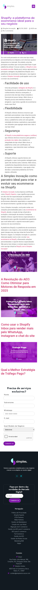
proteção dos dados (12, 140)
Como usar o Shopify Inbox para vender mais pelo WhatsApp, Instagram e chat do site (18, 330)
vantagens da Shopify (25, 88)
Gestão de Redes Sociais (19, 538)
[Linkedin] (21, 476)
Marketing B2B (19, 541)
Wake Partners (19, 520)
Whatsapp (8, 410)
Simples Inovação (14, 76)
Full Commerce (19, 534)
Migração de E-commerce (19, 527)
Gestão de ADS (19, 536)
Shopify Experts (10, 194)
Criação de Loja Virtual (19, 524)
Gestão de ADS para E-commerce (19, 529)
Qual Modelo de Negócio (14, 426)
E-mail (6, 418)
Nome (6, 395)
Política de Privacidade (19, 512)
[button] (33, 6)
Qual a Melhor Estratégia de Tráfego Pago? (18, 371)
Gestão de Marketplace (19, 522)
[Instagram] (17, 476)
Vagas (19, 543)
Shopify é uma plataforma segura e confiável (21, 135)
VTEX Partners (19, 517)
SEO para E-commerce (19, 531)
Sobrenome (9, 402)
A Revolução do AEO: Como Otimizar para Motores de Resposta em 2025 (18, 284)
